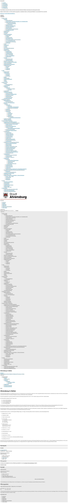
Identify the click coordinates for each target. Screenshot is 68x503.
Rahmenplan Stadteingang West (11, 150)
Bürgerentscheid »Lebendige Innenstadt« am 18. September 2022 (17, 21)
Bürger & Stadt (4, 18)
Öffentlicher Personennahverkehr (11, 155)
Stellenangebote (6, 182)
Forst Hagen (10, 114)
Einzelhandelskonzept (9, 152)
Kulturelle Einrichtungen (8, 92)
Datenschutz (4, 205)
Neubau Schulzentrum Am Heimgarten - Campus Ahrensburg (14, 175)
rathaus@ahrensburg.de (7, 476)
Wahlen (5, 80)
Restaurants (10, 105)
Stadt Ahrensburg (3, 469)
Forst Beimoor (10, 113)
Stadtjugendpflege (9, 52)
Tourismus (5, 103)
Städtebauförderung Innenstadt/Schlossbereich (11, 123)
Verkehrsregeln (10, 162)
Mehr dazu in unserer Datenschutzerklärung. (7, 13)
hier (14, 492)
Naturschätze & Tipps (7, 174)
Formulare (5, 33)
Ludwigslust (8, 68)
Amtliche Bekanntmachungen (11, 22)
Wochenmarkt (6, 45)
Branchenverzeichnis (9, 101)
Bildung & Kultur (5, 82)
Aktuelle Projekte (9, 145)
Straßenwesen (6, 158)
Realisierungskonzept (9, 133)
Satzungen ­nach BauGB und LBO (11, 146)
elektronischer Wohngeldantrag (9, 190)
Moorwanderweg (10, 116)
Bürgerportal (6, 32)
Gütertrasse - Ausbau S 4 (10, 157)
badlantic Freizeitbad (7, 118)
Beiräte (5, 77)
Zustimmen (2, 16)
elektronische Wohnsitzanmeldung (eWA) (11, 189)
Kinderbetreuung (8, 51)
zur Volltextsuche (5, 8)
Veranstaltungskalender (10, 26)
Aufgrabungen (8, 167)
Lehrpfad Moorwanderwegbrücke (15, 117)
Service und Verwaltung (8, 34)
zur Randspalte (4, 3)
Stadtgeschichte (6, 31)
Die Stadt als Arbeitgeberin (8, 181)
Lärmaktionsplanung (9, 135)
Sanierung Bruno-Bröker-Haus (11, 126)
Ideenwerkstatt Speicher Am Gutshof (14, 128)
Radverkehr (8, 159)
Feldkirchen (8, 69)
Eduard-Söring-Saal (9, 97)
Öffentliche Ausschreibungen (10, 25)
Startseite (3, 203)
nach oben (2, 464)
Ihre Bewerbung (6, 183)
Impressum (4, 202)
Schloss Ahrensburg (9, 93)
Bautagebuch (8, 179)
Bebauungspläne (9, 144)
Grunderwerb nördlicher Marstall (11, 130)
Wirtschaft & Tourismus (6, 99)
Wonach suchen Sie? (3, 210)
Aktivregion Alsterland (7, 119)
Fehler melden (4, 207)
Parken (5, 43)
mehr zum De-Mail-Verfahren (39, 479)
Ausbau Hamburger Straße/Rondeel (12, 124)
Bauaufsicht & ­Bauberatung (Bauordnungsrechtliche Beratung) (14, 170)
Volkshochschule (7, 85)
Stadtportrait (8, 87)
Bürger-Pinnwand (9, 27)
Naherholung (8, 111)
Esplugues (7, 66)
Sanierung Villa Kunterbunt (10, 129)
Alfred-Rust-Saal (8, 96)
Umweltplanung (6, 131)
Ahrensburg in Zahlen (11, 88)
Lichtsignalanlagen (9, 164)
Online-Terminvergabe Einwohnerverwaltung (13, 39)
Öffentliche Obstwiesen (10, 134)
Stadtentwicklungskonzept (10, 148)
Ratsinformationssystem (8, 79)
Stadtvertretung (6, 72)
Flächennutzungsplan (9, 149)
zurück (5, 464)
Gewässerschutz (8, 141)
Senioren (5, 57)
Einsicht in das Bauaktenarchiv (11, 172)
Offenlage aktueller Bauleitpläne (11, 143)
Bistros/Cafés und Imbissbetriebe (13, 106)
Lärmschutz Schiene (9, 136)
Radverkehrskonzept (11, 161)
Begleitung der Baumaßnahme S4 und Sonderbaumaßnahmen (16, 168)
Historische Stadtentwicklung (10, 147)
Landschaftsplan (8, 132)
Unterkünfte (8, 109)
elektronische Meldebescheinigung (10, 191)
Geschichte (9, 89)
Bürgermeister (8, 35)
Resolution (7, 74)
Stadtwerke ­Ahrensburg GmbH (9, 173)
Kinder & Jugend (7, 50)
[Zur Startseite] (14, 199)
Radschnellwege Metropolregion (13, 160)
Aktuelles (5, 19)
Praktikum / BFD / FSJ (7, 187)
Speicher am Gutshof (9, 127)
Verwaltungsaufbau (9, 37)
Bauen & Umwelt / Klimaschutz (7, 120)
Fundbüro (7, 36)
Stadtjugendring (8, 56)
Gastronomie (8, 104)
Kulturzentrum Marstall (9, 95)
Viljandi (7, 67)
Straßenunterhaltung (9, 166)
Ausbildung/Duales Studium (8, 184)
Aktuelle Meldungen (9, 20)
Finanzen (5, 47)
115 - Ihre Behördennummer (10, 40)
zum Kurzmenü (4, 7)
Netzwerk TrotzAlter (9, 59)
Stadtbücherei (6, 90)
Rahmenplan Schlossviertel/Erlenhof (12, 151)
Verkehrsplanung (7, 154)
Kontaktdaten (8, 76)
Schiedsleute (8, 42)
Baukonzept (8, 178)
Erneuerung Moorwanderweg (10, 140)
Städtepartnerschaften (7, 65)
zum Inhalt (4, 2)
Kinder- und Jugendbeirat (10, 55)
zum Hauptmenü (5, 4)
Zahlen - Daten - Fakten (10, 176)
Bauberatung (8, 171)
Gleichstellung (6, 49)
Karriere (3, 180)
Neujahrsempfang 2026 (10, 30)
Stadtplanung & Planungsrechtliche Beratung (11, 142)
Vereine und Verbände (7, 63)
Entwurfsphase (8, 177)
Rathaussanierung (9, 125)
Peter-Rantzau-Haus (9, 58)
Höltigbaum (10, 115)
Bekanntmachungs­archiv (12, 23)
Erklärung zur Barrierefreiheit (7, 206)
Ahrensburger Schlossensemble (11, 94)
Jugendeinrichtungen (9, 53)
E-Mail (4, 457)
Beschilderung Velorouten (12, 163)
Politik (3, 70)
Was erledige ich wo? (9, 38)
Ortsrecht (5, 81)
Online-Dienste (4, 188)
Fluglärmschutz (8, 137)
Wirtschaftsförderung (7, 100)
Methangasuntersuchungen (10, 139)
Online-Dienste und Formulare (11, 41)
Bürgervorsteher (6, 71)
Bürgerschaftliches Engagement (9, 64)
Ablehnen (2, 15)
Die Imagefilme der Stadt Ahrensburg (12, 28)
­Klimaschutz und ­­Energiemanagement (10, 121)
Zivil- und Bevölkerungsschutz (9, 48)
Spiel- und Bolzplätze (9, 54)
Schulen (5, 83)
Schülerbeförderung (9, 84)
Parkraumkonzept (9, 156)
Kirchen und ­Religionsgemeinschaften (10, 62)
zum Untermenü (4, 5)
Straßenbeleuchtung (9, 165)
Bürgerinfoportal (6, 78)
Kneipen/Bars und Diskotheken (13, 108)
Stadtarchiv (6, 86)
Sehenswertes (8, 110)
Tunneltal (9, 112)
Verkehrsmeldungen (9, 24)
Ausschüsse (8, 73)
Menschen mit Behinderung (8, 61)
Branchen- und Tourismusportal (9, 102)
